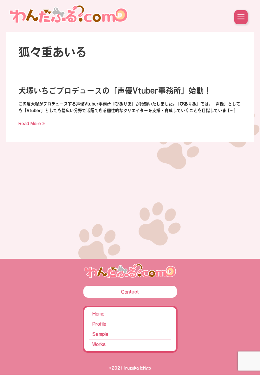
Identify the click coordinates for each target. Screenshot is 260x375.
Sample (100, 334)
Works (99, 344)
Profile (99, 324)
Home (98, 313)
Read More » (31, 123)
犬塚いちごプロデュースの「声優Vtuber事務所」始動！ (114, 90)
